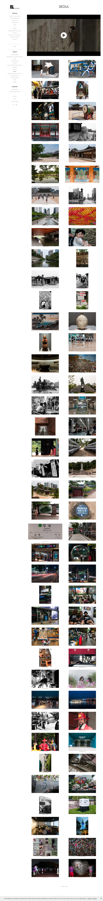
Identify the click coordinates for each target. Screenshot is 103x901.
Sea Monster (15, 89)
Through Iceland (15, 77)
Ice (14, 26)
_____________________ (14, 44)
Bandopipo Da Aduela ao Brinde (15, 56)
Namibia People (15, 75)
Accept (89, 898)
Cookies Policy (14, 101)
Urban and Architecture (14, 16)
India (15, 80)
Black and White (15, 37)
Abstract (15, 39)
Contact (15, 96)
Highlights (15, 86)
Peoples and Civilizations (15, 35)
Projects (15, 52)
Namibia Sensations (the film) (15, 73)
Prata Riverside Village (14, 91)
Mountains (14, 20)
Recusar (94, 898)
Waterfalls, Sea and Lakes (15, 31)
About (14, 99)
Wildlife (15, 28)
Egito (14, 59)
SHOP (14, 46)
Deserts (15, 33)
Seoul (14, 71)
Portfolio (14, 13)
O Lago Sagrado (15, 61)
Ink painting (15, 22)
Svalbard (15, 69)
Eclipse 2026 (15, 54)
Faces (14, 24)
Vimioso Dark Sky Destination (14, 65)
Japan (14, 82)
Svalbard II (14, 67)
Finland (15, 63)
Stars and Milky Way (15, 18)
